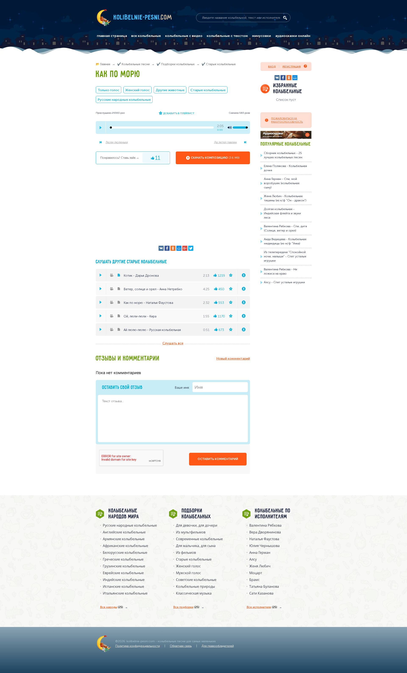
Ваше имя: (182, 388)
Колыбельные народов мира (124, 514)
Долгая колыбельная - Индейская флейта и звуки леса (282, 213)
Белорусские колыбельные (125, 552)
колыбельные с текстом (227, 36)
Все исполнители (262, 607)
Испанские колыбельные (123, 586)
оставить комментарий (218, 459)
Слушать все (172, 343)
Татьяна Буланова (264, 586)
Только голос (108, 90)
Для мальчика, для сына (196, 545)
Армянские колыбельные (124, 539)
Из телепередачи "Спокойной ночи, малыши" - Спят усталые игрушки (285, 256)
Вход (272, 66)
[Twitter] (190, 248)
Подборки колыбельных (196, 514)
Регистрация (292, 66)
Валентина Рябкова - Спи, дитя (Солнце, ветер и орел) (285, 228)
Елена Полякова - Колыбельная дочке (285, 168)
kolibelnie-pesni (143, 17)
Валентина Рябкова (265, 525)
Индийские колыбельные (124, 579)
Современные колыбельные (199, 539)
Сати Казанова (261, 593)
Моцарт (255, 573)
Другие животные (170, 90)
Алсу (253, 559)
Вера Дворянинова (265, 532)
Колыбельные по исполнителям (272, 514)
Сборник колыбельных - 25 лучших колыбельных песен (283, 155)
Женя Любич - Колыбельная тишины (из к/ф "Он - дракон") (285, 198)
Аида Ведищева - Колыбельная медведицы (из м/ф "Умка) (285, 241)
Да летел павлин (225, 142)
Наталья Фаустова (264, 539)
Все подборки (186, 607)
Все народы (111, 607)
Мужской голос (188, 573)
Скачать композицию (215, 158)
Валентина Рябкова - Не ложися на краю (280, 271)
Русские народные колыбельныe (130, 525)
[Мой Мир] (178, 248)
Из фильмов (186, 552)
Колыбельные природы (195, 586)
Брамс (254, 579)
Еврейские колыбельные (123, 573)
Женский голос (137, 90)
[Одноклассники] (173, 248)
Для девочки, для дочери (196, 525)
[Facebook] (167, 248)
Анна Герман (259, 552)
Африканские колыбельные (125, 545)
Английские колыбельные (124, 532)
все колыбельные (146, 36)
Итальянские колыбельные (125, 593)
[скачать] (243, 275)
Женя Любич (259, 566)
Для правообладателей (218, 646)
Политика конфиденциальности (137, 646)
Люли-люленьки (117, 142)
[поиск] (285, 17)
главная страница (112, 36)
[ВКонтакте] (161, 248)
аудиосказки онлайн (292, 36)
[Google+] (184, 248)
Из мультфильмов (190, 532)
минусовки (261, 36)
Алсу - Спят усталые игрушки (284, 282)
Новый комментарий (233, 358)
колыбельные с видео (183, 36)
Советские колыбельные (196, 579)
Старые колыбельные (208, 90)
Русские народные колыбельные (124, 100)
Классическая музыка (194, 593)
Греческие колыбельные (123, 559)
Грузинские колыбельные (124, 566)
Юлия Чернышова (264, 545)
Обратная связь (181, 646)
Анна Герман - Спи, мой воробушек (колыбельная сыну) (281, 183)
